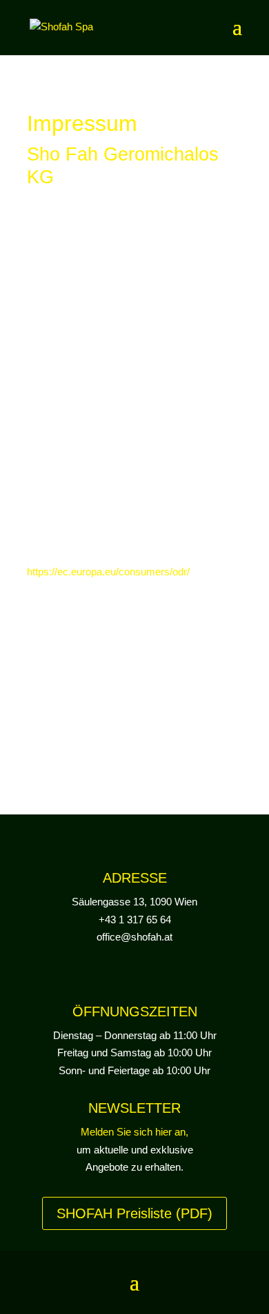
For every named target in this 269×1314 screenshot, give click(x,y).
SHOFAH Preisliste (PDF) (134, 1213)
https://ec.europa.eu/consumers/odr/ (108, 571)
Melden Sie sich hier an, (134, 1132)
